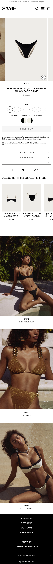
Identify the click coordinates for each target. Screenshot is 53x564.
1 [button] (24, 84)
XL (36, 109)
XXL (43, 109)
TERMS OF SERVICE (26, 547)
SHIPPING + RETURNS (26, 162)
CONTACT (26, 528)
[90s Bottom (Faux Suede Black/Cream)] (23, 121)
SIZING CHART (26, 157)
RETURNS (26, 523)
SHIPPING (26, 519)
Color (26, 116)
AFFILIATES (26, 532)
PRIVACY (27, 542)
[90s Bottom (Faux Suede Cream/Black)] (30, 121)
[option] (26, 2)
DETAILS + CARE (26, 152)
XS (10, 109)
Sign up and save (26, 555)
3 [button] (29, 84)
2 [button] (27, 84)
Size (27, 104)
